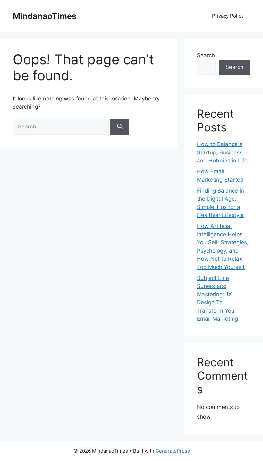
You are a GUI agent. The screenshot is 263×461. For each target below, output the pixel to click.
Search (206, 55)
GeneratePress (173, 451)
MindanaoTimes (44, 16)
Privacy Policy (228, 16)
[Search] (119, 127)
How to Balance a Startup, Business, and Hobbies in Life (222, 152)
